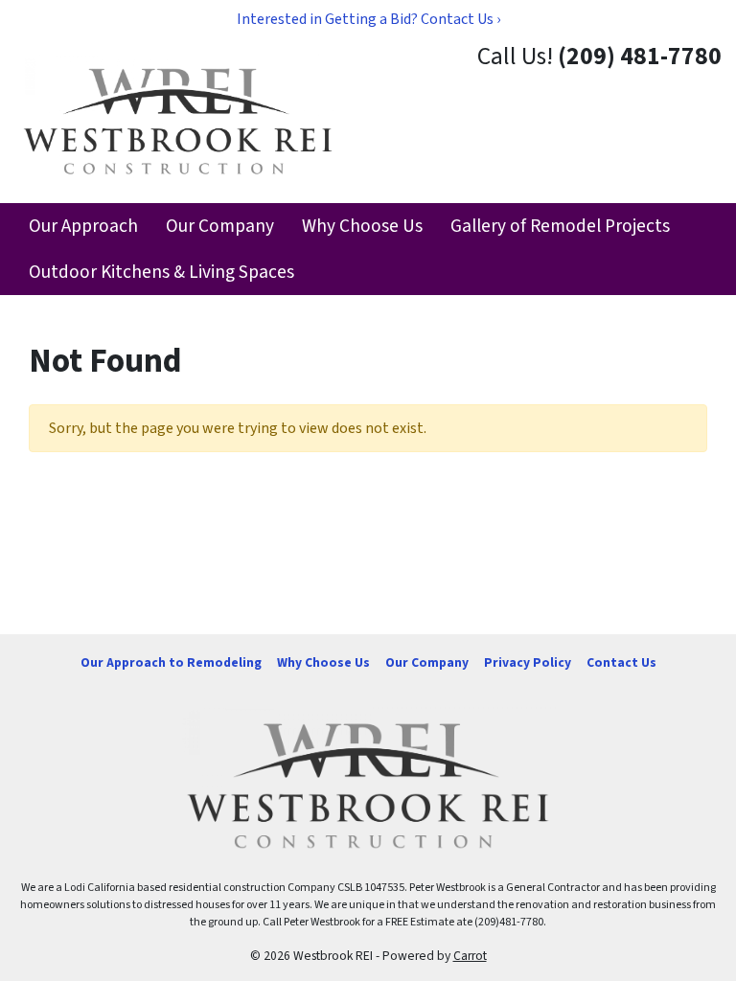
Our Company (220, 226)
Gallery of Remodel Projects (560, 226)
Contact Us (621, 662)
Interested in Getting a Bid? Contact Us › (368, 19)
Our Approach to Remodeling (171, 662)
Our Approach (83, 226)
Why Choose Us (362, 226)
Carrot (470, 956)
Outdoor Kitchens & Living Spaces (161, 272)
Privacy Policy (527, 662)
